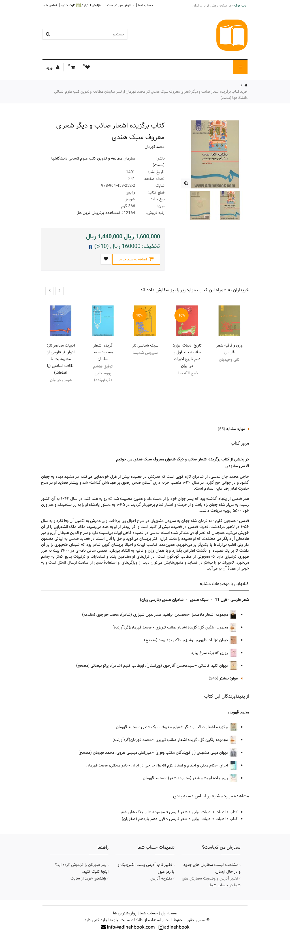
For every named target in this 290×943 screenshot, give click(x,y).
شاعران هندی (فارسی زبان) (162, 599)
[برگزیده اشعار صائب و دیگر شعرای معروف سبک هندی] (186, 183)
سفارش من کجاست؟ (119, 5)
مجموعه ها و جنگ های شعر (142, 812)
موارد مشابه (235, 429)
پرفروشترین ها (125, 913)
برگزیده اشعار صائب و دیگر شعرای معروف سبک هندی (185, 727)
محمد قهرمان (155, 147)
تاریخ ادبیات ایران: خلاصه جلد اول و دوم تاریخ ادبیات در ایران (187, 355)
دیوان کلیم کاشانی (213, 665)
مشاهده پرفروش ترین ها (98, 212)
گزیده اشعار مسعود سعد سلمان (103, 352)
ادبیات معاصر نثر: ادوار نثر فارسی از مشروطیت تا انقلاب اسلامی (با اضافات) (61, 359)
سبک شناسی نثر (145, 345)
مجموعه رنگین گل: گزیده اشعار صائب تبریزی (192, 627)
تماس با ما (49, 5)
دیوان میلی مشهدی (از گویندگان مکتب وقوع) (192, 752)
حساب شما (145, 5)
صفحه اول (169, 913)
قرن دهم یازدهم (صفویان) (143, 818)
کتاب (234, 812)
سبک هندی (199, 599)
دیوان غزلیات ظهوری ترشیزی (206, 640)
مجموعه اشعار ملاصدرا (210, 614)
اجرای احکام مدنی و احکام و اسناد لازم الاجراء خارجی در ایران (180, 765)
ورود (50, 68)
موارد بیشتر (228, 678)
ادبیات (220, 812)
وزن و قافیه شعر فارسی (229, 349)
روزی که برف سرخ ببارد (210, 652)
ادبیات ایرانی (201, 812)
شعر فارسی (178, 812)
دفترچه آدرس (161, 878)
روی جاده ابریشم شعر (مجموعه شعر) (198, 778)
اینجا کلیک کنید (95, 871)
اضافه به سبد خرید (133, 259)
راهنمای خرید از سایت (88, 878)
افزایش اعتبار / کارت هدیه (81, 5)
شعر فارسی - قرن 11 (232, 599)
